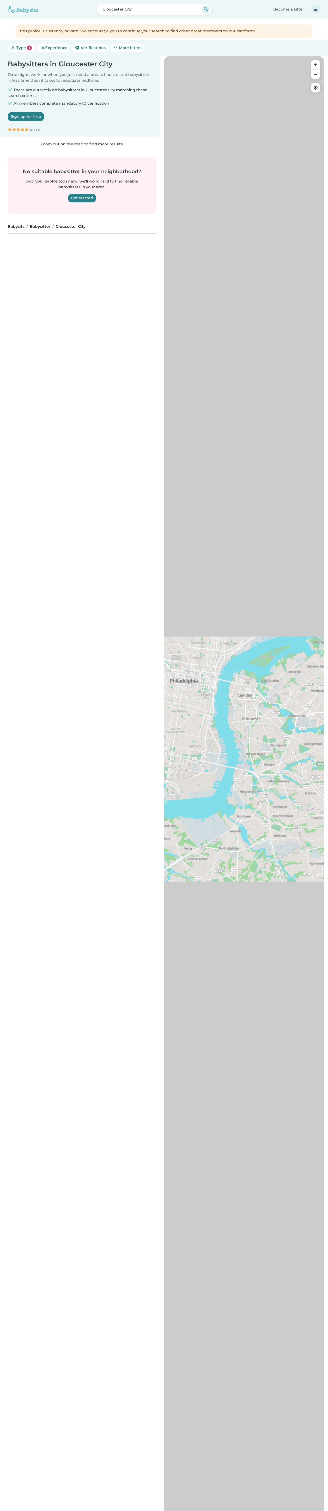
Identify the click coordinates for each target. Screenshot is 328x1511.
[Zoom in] (315, 64)
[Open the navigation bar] (315, 9)
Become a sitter (288, 9)
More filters (129, 48)
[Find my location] (315, 87)
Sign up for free (26, 116)
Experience (55, 48)
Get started (82, 198)
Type (22, 48)
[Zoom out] (315, 74)
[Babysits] (23, 9)
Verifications (93, 48)
